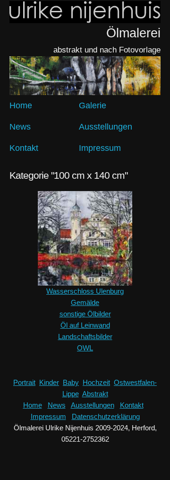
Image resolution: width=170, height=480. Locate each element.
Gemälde (85, 302)
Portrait (24, 382)
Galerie (92, 105)
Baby (71, 382)
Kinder (49, 382)
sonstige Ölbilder (85, 314)
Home (20, 105)
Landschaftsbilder (85, 336)
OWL (85, 348)
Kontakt (23, 148)
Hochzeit (96, 382)
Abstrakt (95, 394)
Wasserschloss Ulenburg (85, 291)
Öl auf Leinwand (85, 325)
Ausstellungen (105, 126)
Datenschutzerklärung (106, 416)
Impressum (100, 148)
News (20, 126)
